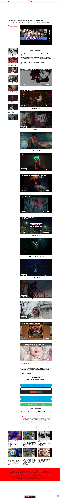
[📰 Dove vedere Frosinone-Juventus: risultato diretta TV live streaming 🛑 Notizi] (30, 435)
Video (34, 496)
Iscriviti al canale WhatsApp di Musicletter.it (36, 404)
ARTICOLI (9, 440)
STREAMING (12, 441)
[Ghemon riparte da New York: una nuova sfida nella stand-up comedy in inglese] (13, 107)
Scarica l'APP (27, 496)
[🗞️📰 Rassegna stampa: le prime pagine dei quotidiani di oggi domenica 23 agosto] (45, 452)
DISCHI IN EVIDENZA (13, 440)
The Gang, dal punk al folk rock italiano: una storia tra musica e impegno (12, 122)
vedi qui (27, 363)
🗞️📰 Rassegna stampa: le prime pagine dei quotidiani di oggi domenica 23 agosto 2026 (44, 460)
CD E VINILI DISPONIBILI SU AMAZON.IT (36, 397)
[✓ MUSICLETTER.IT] (30, 1)
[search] (51, 1)
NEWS (24, 440)
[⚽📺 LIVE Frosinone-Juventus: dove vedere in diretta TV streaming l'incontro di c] (30, 452)
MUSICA (18, 440)
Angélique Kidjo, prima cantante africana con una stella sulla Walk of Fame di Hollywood (13, 64)
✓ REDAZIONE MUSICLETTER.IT (13, 26)
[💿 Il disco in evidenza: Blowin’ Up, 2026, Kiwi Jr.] (13, 51)
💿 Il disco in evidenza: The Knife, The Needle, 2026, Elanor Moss (13, 92)
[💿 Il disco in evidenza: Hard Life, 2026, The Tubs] (13, 78)
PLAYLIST (9, 441)
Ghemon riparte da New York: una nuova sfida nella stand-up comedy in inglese (12, 112)
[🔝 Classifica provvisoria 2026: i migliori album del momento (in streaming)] (15, 435)
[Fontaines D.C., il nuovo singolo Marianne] (13, 98)
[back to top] (58, 496)
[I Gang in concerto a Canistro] (13, 70)
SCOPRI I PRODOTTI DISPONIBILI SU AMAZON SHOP (36, 385)
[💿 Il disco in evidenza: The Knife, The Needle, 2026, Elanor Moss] (13, 88)
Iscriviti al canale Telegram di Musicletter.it (36, 400)
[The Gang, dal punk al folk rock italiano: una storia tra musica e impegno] (13, 117)
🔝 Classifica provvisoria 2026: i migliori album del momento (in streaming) (14, 444)
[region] (30, 8)
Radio (32, 496)
